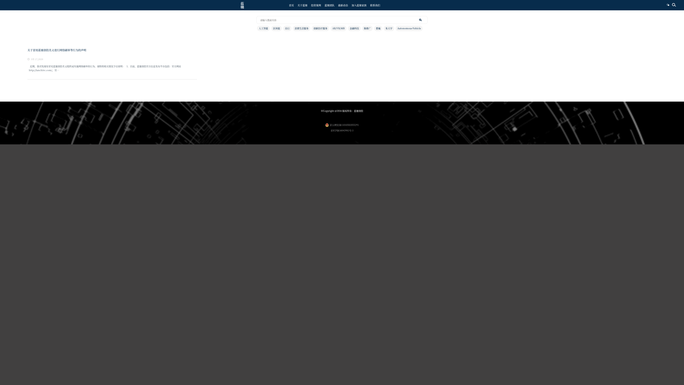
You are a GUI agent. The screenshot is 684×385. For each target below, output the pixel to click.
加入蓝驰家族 (359, 5)
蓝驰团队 (330, 5)
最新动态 (343, 5)
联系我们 (375, 5)
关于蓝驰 (302, 5)
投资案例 (316, 5)
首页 (291, 5)
